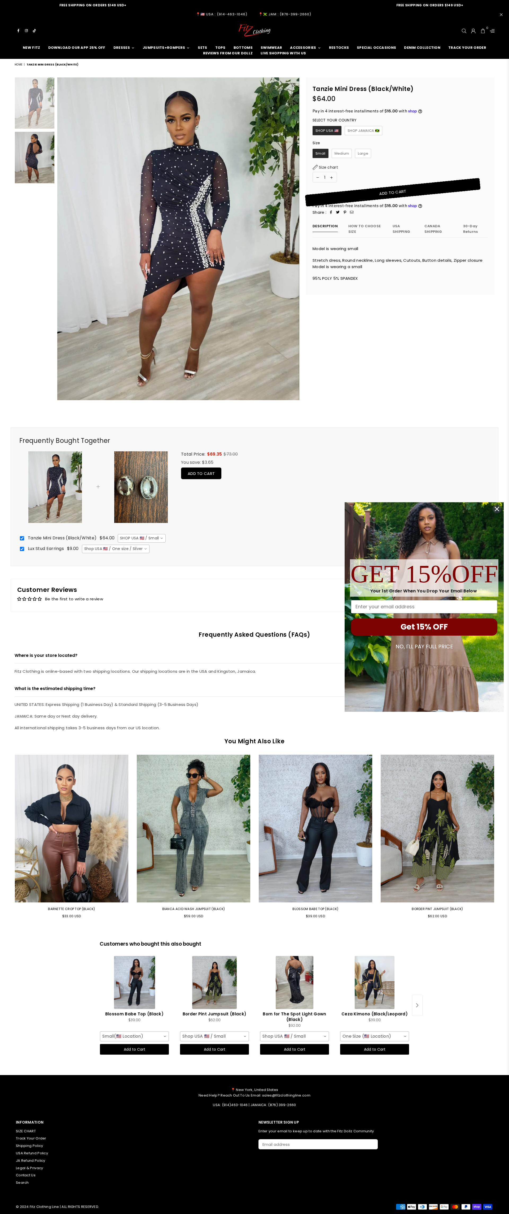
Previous (62, 238)
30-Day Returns (470, 229)
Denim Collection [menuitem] (422, 47)
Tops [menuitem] (220, 47)
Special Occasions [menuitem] (376, 47)
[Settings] (491, 30)
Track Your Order (31, 1138)
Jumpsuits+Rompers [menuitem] (164, 47)
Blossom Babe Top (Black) (315, 909)
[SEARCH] (464, 30)
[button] (325, 167)
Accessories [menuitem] (303, 47)
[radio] (327, 131)
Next (294, 238)
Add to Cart (201, 473)
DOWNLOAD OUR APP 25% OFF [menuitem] (77, 47)
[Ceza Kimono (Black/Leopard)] (374, 982)
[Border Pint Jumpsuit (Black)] (214, 982)
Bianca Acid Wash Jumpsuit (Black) (193, 909)
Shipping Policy (29, 1145)
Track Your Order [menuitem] (467, 47)
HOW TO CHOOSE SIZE (364, 229)
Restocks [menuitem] (339, 47)
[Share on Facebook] (331, 212)
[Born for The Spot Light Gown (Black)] (294, 982)
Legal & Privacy (29, 1168)
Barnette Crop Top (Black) (71, 909)
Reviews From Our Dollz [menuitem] (228, 53)
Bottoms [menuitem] (243, 47)
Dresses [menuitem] (121, 47)
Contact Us (26, 1175)
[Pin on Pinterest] (344, 212)
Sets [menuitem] (202, 47)
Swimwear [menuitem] (271, 47)
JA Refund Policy (30, 1160)
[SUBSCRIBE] (372, 1144)
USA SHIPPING (401, 229)
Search (22, 1182)
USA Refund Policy (32, 1153)
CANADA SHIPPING (433, 229)
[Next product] (417, 1005)
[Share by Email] (351, 212)
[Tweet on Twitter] (338, 212)
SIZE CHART (26, 1131)
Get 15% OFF (424, 626)
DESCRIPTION (325, 226)
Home (18, 65)
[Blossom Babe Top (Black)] (134, 982)
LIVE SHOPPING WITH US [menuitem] (283, 53)
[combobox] (141, 538)
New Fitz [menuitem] (31, 47)
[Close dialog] (497, 509)
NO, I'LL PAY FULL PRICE (424, 646)
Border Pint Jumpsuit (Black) (437, 909)
